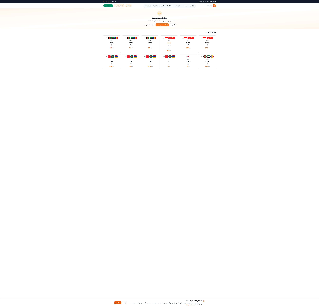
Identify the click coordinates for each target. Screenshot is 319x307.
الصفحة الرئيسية (148, 25)
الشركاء (108, 6)
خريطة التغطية (169, 6)
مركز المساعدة (210, 1)
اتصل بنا (105, 1)
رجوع (172, 25)
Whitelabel (148, 6)
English (113, 1)
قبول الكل (117, 303)
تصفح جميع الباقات (161, 25)
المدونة (200, 1)
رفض (124, 303)
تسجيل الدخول (119, 6)
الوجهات (178, 6)
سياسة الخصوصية (190, 305)
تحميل (127, 6)
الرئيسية (192, 6)
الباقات (185, 6)
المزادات (162, 6)
